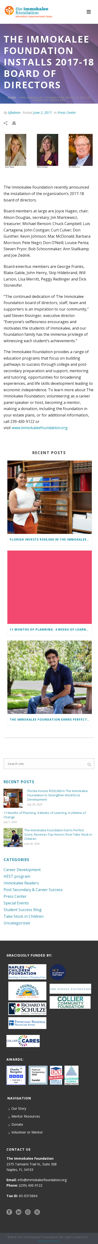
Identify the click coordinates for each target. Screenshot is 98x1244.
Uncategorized (17, 923)
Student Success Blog (23, 910)
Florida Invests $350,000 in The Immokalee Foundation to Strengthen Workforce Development (51, 539)
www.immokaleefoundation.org (40, 427)
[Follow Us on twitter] (37, 1212)
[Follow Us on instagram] (28, 1212)
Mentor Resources (25, 1116)
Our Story (18, 1108)
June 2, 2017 (42, 112)
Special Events (16, 903)
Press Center (67, 112)
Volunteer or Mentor (27, 1132)
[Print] (16, 122)
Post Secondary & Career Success (33, 890)
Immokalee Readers (21, 883)
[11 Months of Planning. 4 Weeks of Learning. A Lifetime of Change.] (49, 587)
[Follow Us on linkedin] (18, 1212)
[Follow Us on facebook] (9, 1212)
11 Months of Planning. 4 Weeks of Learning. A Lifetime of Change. (51, 629)
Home (12, 97)
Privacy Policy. (49, 1241)
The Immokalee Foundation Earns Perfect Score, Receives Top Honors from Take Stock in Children (51, 719)
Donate (17, 1124)
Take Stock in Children (24, 916)
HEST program (17, 876)
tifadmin (14, 112)
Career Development (22, 870)
